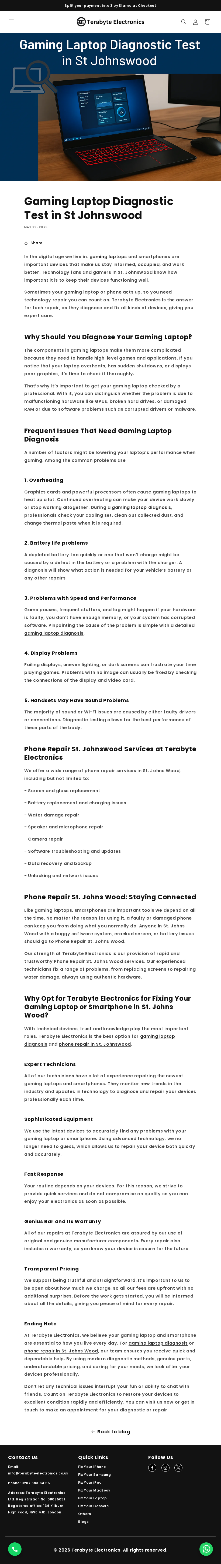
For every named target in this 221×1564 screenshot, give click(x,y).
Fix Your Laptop (92, 1498)
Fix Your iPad (90, 1482)
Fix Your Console (93, 1506)
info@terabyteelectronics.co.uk (38, 1473)
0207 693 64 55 (36, 1483)
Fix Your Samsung (94, 1474)
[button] (11, 22)
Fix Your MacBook (94, 1490)
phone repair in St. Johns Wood (61, 1351)
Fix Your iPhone (92, 1466)
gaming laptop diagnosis (141, 507)
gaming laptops (108, 256)
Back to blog (113, 1431)
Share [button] (36, 243)
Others (84, 1514)
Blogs (83, 1521)
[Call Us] (15, 1549)
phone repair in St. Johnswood (95, 1044)
